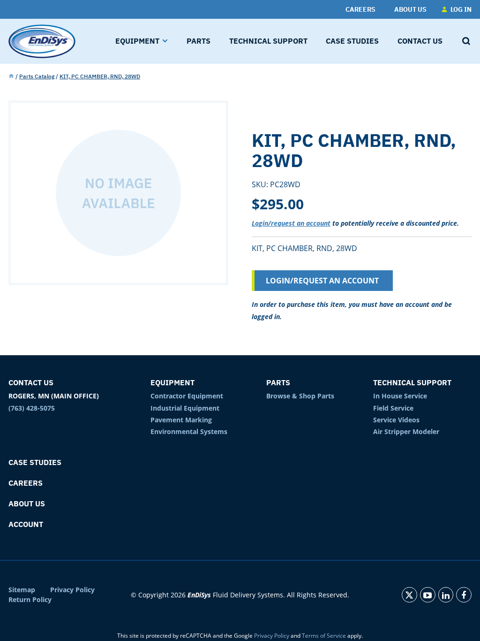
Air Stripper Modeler (406, 431)
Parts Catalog (36, 76)
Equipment (172, 382)
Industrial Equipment (184, 408)
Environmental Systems (188, 431)
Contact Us (30, 382)
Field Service (393, 408)
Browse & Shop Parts (300, 395)
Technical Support (412, 382)
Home (11, 76)
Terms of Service (324, 635)
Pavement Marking (181, 419)
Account (25, 524)
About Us (26, 503)
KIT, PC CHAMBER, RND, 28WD (100, 76)
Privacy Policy (72, 590)
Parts (278, 382)
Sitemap (21, 590)
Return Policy (30, 599)
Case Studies (34, 462)
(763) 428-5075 (31, 408)
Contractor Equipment (186, 395)
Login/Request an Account (322, 280)
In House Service (400, 395)
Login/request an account (291, 223)
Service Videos (396, 419)
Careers (25, 483)
